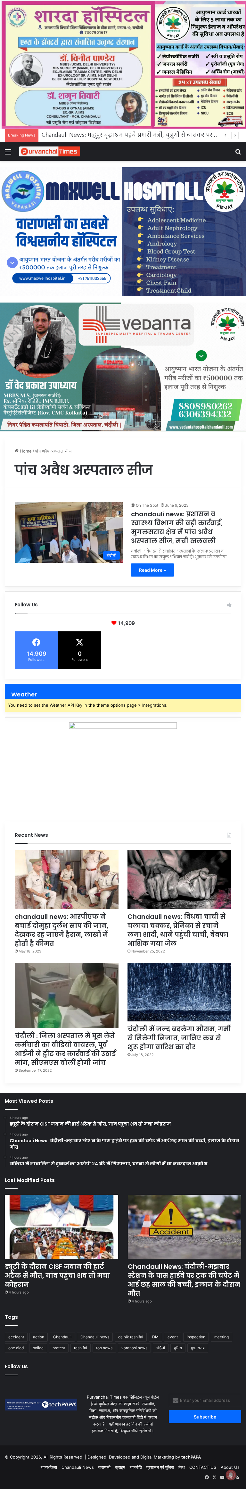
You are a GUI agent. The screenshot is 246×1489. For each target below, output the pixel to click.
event (173, 1337)
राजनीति (136, 1467)
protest (59, 1347)
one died (16, 1347)
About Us (230, 1467)
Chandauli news (94, 1337)
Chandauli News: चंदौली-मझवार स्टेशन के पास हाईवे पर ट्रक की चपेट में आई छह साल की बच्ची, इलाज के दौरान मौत (184, 1280)
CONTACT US (202, 1467)
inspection (196, 1337)
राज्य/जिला (49, 1467)
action (38, 1337)
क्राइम (120, 1467)
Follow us (16, 1366)
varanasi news (134, 1347)
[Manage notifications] (231, 1475)
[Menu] (8, 154)
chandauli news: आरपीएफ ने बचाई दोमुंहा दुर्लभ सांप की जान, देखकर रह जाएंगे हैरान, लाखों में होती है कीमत (61, 930)
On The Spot (147, 505)
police (38, 1347)
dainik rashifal (130, 1337)
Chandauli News (78, 1467)
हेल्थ (181, 1467)
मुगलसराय (198, 1347)
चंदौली (160, 1347)
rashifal (80, 1347)
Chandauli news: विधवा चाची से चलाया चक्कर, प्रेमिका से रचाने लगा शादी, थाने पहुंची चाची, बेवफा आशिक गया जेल (177, 930)
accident (16, 1337)
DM (155, 1337)
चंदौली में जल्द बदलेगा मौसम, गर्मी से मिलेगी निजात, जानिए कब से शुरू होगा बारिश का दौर (179, 1038)
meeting (221, 1337)
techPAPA (191, 1457)
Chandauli (62, 1337)
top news (104, 1347)
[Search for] (238, 154)
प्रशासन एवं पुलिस (160, 1467)
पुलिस (178, 1347)
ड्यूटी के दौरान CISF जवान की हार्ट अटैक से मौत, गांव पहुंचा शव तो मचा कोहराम (57, 1275)
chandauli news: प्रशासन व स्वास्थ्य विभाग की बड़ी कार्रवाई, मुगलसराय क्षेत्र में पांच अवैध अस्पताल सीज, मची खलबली (176, 527)
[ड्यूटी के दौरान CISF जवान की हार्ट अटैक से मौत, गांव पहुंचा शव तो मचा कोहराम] (61, 1227)
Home (25, 450)
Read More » (152, 570)
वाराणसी (104, 1467)
